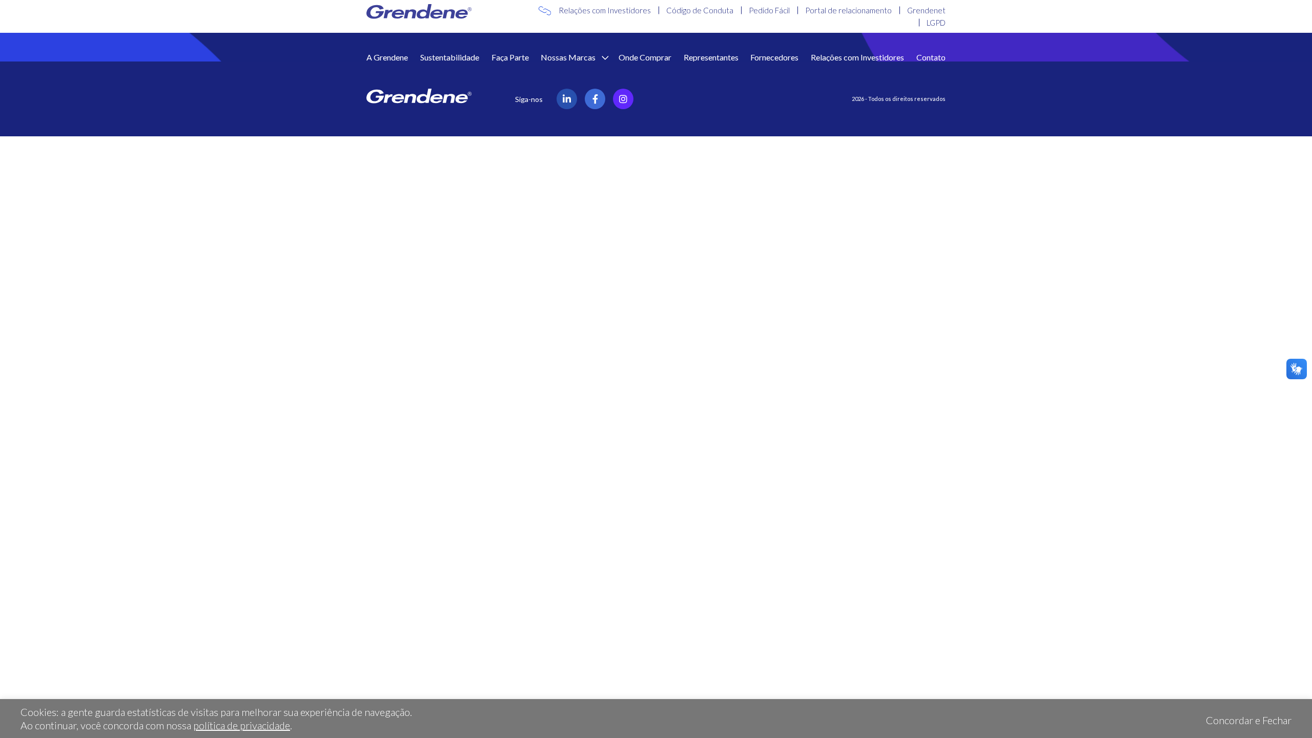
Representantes (711, 57)
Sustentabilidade (449, 57)
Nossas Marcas (569, 57)
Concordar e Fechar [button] (1249, 720)
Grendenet (926, 10)
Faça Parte (510, 57)
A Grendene (387, 57)
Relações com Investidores (605, 10)
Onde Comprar (645, 57)
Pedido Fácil (769, 10)
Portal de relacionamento (848, 10)
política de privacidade (241, 725)
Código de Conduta (699, 10)
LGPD (936, 22)
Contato (931, 57)
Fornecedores (774, 57)
